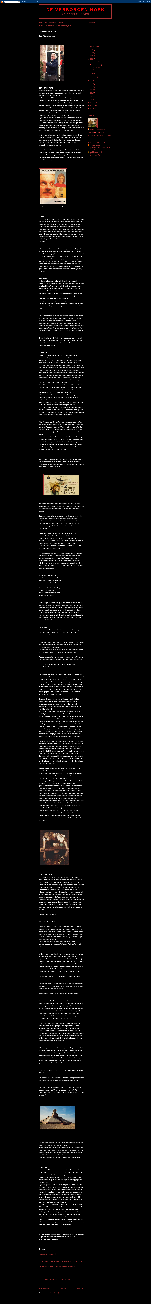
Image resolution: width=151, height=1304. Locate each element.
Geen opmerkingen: (47, 1281)
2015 (92, 93)
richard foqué (95, 145)
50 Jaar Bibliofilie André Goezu (100, 147)
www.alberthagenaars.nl (47, 1254)
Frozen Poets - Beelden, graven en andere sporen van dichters (61, 1261)
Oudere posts (79, 1288)
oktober (95, 62)
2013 (92, 99)
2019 (92, 80)
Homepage (62, 1288)
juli (93, 74)
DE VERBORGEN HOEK (75, 9)
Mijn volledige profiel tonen (99, 135)
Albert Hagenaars (97, 129)
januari (94, 77)
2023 (92, 53)
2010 (92, 108)
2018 (92, 84)
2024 (92, 50)
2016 (92, 90)
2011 (92, 105)
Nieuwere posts (44, 1288)
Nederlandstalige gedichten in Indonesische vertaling (57, 1266)
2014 (92, 96)
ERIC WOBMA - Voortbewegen (55, 25)
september (96, 65)
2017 (92, 87)
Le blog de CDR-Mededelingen (96, 153)
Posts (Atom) (54, 1293)
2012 (92, 102)
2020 (92, 59)
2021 (92, 56)
